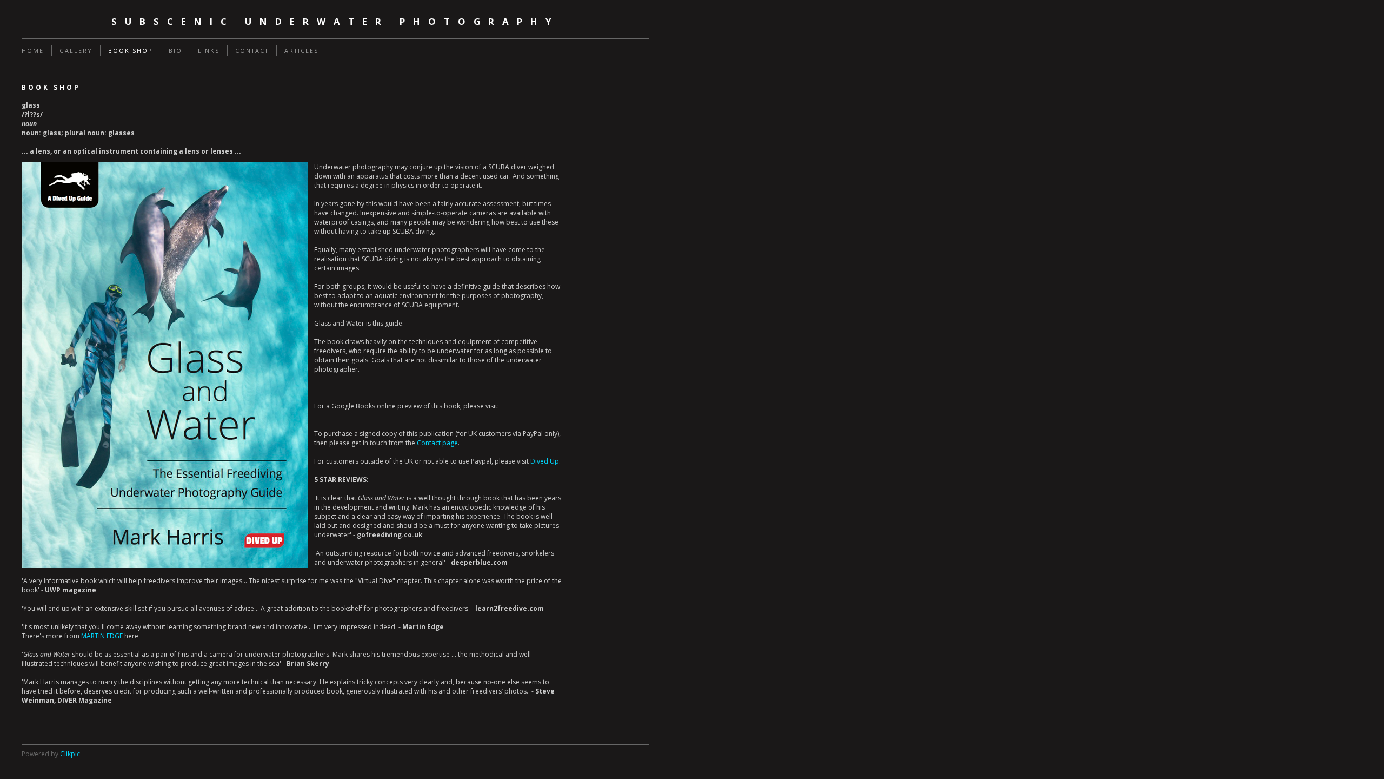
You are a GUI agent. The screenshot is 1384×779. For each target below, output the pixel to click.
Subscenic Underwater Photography (335, 21)
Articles (301, 51)
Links (208, 51)
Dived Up (544, 461)
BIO (175, 51)
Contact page (437, 442)
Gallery (75, 51)
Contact (252, 51)
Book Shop (130, 51)
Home (33, 51)
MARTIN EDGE (102, 636)
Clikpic (70, 753)
